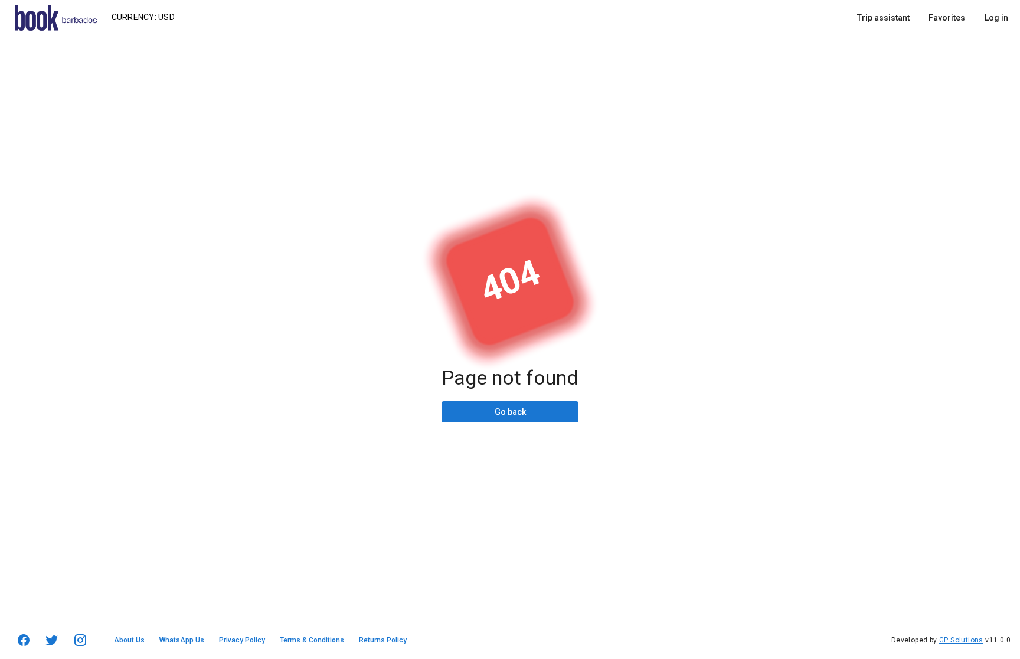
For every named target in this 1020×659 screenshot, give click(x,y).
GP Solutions (961, 640)
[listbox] (933, 17)
